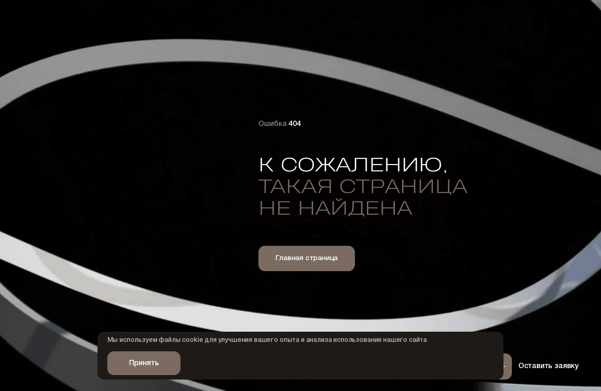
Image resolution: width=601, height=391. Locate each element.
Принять (144, 363)
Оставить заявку (548, 366)
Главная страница (307, 258)
